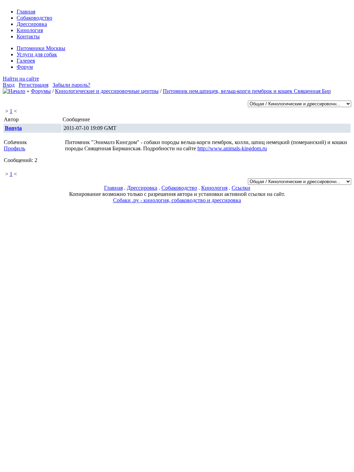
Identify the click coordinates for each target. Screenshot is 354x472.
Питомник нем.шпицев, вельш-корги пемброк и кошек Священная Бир (247, 91)
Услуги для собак (37, 54)
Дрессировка (32, 24)
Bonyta (13, 128)
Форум (25, 67)
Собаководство (34, 18)
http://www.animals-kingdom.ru (232, 148)
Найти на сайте (21, 79)
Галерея (26, 61)
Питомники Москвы (41, 48)
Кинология (30, 30)
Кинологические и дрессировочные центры (107, 91)
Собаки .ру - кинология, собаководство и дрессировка (177, 200)
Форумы (41, 91)
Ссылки (241, 188)
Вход (9, 85)
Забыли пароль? (71, 85)
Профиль (14, 148)
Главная (26, 12)
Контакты (28, 36)
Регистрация (33, 85)
